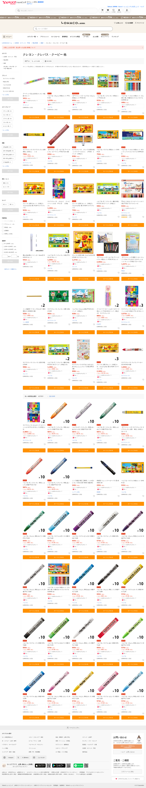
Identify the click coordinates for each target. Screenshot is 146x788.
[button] (36, 61)
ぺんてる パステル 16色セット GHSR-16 (132, 481)
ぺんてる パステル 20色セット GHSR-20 (108, 150)
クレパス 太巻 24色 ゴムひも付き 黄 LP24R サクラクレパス (83, 256)
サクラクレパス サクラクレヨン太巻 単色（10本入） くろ (34, 150)
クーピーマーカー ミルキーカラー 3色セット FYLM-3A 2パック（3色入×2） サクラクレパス (108, 311)
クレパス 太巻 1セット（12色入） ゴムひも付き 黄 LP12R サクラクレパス (34, 205)
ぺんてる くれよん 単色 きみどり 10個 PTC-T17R (132, 644)
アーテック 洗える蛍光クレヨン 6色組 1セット (34, 95)
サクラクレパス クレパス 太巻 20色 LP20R (34, 363)
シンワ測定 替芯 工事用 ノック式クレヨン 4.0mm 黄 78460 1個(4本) (83, 481)
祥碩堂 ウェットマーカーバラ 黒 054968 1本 (108, 481)
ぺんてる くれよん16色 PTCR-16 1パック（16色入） (83, 310)
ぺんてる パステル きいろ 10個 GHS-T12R (132, 590)
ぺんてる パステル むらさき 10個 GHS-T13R (83, 537)
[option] (10, 78)
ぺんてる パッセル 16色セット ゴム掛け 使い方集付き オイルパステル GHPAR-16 (58, 589)
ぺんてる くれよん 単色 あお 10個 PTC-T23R (83, 590)
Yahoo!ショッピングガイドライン (75, 785)
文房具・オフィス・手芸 (22, 43)
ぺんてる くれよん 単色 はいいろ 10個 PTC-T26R (34, 590)
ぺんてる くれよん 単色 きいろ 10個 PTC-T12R (83, 697)
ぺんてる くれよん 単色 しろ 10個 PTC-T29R (83, 644)
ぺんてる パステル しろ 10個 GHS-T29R (108, 537)
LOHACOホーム (7, 43)
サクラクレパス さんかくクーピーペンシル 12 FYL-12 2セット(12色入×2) (34, 427)
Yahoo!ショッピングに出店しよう (128, 6)
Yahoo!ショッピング (7, 785)
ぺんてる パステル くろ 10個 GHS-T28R (34, 644)
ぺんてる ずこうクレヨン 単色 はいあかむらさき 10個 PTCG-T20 (83, 428)
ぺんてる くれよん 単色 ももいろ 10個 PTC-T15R (58, 697)
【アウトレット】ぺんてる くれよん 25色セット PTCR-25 (83, 97)
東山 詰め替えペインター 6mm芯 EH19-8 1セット (34, 256)
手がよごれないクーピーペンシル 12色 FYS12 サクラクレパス (132, 202)
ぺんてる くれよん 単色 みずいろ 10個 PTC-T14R (132, 697)
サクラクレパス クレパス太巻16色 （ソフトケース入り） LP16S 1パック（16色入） (83, 152)
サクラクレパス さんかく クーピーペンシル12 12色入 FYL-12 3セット (132, 310)
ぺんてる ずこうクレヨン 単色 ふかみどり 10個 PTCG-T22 (108, 428)
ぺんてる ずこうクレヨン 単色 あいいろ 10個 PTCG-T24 (58, 484)
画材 (42, 43)
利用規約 (55, 785)
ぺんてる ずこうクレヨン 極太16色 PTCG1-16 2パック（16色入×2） (58, 363)
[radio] (3, 244)
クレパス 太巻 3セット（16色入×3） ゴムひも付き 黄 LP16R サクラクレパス (108, 366)
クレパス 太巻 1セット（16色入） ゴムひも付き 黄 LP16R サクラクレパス (83, 205)
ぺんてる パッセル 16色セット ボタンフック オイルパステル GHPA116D (132, 152)
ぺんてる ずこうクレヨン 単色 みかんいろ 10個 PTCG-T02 (58, 428)
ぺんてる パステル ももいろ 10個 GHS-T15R (108, 697)
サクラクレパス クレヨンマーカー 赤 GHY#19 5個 (132, 363)
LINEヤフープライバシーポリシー (23, 785)
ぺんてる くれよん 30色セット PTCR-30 (58, 97)
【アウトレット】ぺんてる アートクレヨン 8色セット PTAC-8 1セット (108, 258)
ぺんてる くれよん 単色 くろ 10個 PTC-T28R (108, 590)
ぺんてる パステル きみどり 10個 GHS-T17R (58, 644)
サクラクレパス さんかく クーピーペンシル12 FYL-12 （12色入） (58, 203)
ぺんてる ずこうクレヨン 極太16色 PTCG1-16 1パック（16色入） (108, 202)
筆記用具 (35, 43)
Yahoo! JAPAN (112, 6)
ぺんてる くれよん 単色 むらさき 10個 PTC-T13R (132, 537)
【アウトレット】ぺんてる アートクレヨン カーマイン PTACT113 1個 (58, 150)
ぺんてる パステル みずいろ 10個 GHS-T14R (58, 537)
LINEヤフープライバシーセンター (43, 785)
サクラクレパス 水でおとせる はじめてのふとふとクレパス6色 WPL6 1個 (83, 366)
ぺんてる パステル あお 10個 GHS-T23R (34, 697)
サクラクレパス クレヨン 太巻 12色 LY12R (58, 310)
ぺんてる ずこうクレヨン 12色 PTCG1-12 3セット (58, 256)
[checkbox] (3, 224)
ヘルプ (142, 6)
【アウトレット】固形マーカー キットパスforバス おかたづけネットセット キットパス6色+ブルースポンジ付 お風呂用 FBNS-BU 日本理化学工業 (132, 259)
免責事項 (62, 785)
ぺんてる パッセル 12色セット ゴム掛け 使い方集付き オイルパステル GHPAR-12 (132, 98)
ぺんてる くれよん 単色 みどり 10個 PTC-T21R (34, 537)
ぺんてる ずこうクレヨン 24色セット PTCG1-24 (108, 97)
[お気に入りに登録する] (44, 109)
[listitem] (73, 48)
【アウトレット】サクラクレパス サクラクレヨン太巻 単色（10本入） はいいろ (132, 429)
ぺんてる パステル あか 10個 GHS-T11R (108, 644)
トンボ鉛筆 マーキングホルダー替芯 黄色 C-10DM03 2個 (34, 310)
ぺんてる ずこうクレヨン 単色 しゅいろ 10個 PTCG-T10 (34, 484)
